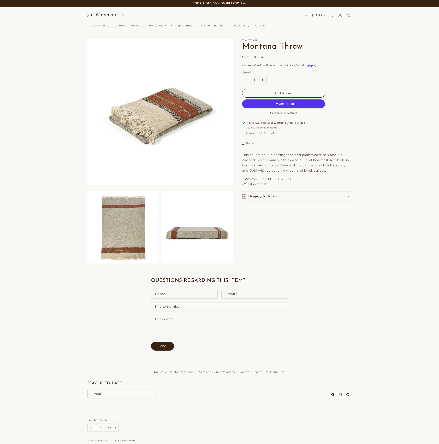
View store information (261, 133)
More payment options (283, 112)
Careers (244, 372)
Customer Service (182, 372)
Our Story (159, 372)
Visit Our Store (276, 372)
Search (257, 372)
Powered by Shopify (124, 440)
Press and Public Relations (216, 372)
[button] (158, 26)
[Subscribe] (151, 394)
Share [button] (249, 143)
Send (162, 346)
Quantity (247, 72)
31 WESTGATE (104, 440)
